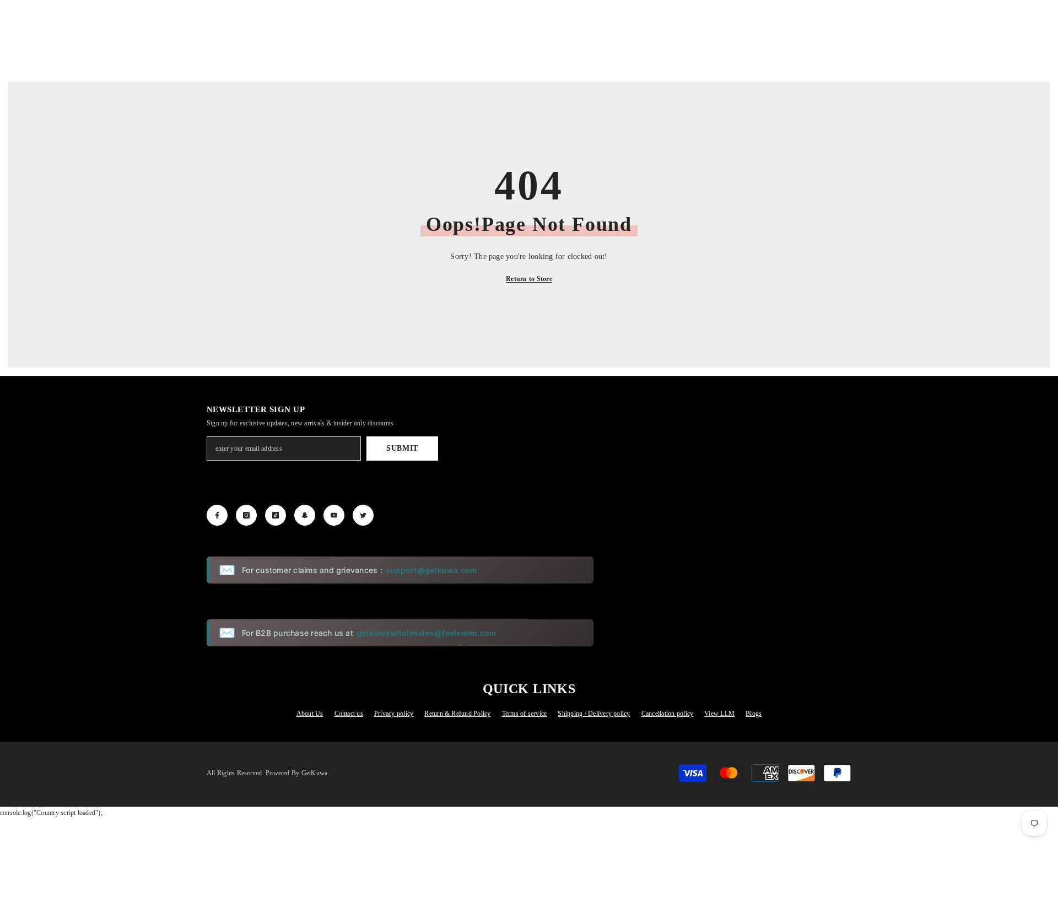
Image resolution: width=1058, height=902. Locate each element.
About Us (309, 713)
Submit (402, 448)
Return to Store (529, 279)
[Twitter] (363, 515)
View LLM (719, 713)
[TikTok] (275, 515)
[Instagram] (246, 515)
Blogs (754, 713)
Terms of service (524, 713)
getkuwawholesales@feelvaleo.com (426, 633)
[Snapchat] (304, 515)
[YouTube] (333, 515)
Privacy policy (393, 713)
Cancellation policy (667, 713)
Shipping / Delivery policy (594, 713)
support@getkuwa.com (432, 570)
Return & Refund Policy (457, 713)
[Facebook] (217, 515)
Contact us (348, 713)
